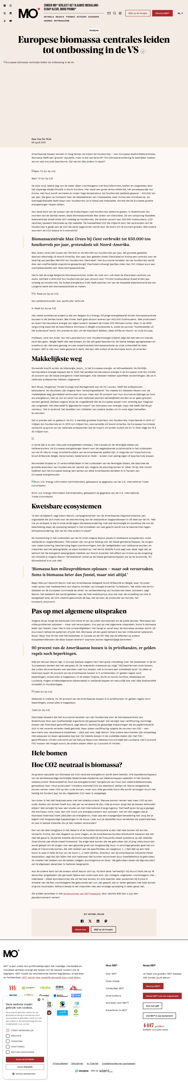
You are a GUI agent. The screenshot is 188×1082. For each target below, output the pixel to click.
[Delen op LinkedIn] (98, 921)
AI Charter (93, 1063)
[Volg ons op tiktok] (5, 21)
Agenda (48, 21)
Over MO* (111, 973)
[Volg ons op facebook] (5, 6)
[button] (25, 1074)
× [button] (43, 999)
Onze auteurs (113, 995)
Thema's (70, 17)
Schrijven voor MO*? (117, 1002)
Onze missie (112, 981)
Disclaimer (77, 1063)
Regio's (60, 17)
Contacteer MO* (115, 988)
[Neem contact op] (109, 13)
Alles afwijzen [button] (25, 1067)
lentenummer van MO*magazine (81, 893)
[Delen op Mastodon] (106, 921)
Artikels (49, 17)
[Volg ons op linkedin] (10, 13)
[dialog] (25, 1037)
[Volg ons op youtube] (10, 21)
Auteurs (82, 17)
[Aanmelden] (120, 13)
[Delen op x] (90, 921)
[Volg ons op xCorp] (5, 13)
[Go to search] (114, 13)
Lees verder (23, 1024)
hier (131, 893)
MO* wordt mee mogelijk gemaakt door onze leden (51, 977)
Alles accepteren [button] (25, 1059)
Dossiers (93, 17)
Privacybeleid (60, 1063)
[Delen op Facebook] (82, 921)
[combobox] (38, 999)
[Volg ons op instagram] (10, 6)
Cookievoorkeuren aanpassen (118, 1063)
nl (179, 13)
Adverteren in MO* (116, 1010)
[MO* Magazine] (29, 13)
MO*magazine (61, 21)
